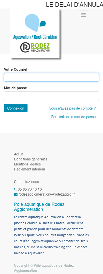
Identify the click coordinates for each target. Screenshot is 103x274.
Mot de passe (15, 87)
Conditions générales (31, 158)
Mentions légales (27, 163)
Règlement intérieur (29, 168)
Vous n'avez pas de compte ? (72, 108)
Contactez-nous (26, 181)
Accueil (19, 153)
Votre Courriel (15, 69)
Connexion (15, 108)
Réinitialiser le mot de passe (73, 116)
